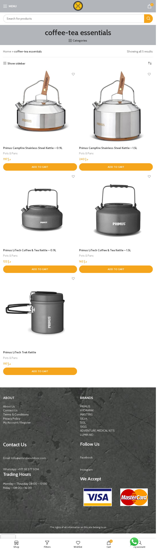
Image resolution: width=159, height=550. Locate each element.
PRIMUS (85, 406)
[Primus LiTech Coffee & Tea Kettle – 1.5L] (116, 209)
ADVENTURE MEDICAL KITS (97, 430)
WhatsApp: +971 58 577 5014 (21, 469)
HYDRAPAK (87, 410)
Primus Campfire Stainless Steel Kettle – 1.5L (108, 148)
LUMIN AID (86, 435)
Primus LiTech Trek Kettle (19, 352)
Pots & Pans (10, 153)
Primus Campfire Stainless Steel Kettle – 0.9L (32, 148)
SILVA (83, 418)
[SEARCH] (148, 18)
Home (7, 51)
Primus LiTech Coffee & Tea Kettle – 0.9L (29, 250)
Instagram (86, 469)
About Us (9, 406)
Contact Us (10, 410)
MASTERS (86, 414)
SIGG (83, 427)
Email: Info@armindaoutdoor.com (24, 458)
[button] (40, 167)
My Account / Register (17, 422)
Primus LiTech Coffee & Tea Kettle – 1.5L (105, 250)
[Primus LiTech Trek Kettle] (40, 312)
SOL (83, 422)
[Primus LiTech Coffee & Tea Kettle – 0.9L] (40, 209)
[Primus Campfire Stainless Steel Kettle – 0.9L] (40, 107)
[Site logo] (78, 6)
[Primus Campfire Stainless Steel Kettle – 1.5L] (116, 107)
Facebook (86, 457)
